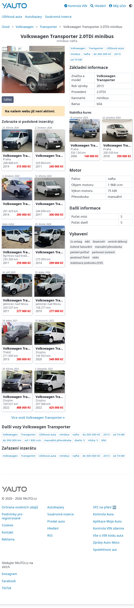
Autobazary (33, 16)
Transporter (48, 27)
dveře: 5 (80, 440)
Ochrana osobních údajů (20, 507)
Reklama (8, 539)
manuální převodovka (57, 440)
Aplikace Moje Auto (107, 521)
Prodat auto (56, 521)
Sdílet (7, 99)
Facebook (9, 581)
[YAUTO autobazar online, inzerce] (14, 6)
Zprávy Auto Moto (106, 542)
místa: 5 (93, 440)
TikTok (6, 588)
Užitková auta (12, 16)
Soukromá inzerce (58, 16)
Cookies (7, 525)
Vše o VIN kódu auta (108, 535)
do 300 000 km (12, 440)
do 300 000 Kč (102, 54)
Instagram (9, 574)
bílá (103, 440)
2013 (117, 54)
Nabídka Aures (80, 112)
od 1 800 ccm (33, 440)
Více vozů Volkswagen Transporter (37, 417)
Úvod (5, 27)
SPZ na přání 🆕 (104, 507)
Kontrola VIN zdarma (108, 528)
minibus (75, 54)
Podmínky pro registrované (12, 516)
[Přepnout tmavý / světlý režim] (130, 5)
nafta (87, 54)
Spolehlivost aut (105, 549)
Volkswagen (25, 27)
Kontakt (7, 532)
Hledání (53, 528)
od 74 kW (76, 59)
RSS (50, 535)
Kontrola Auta (103, 514)
